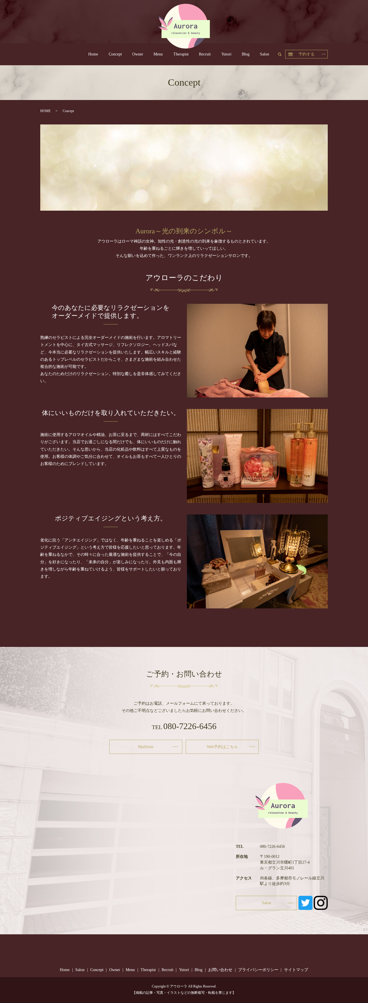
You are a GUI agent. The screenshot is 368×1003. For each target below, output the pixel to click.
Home (93, 54)
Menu (158, 54)
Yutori (226, 54)
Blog (246, 54)
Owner (137, 54)
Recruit (205, 54)
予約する (306, 54)
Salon (264, 54)
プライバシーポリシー (258, 970)
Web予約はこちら (222, 747)
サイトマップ (296, 970)
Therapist (181, 54)
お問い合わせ (220, 970)
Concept (115, 54)
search (282, 53)
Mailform (146, 747)
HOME (45, 111)
